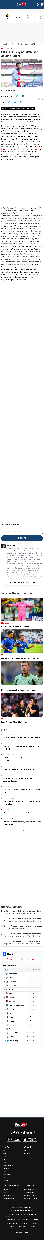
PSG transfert (24, 1220)
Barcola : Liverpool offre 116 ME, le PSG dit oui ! (21, 791)
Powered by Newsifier (22, 1232)
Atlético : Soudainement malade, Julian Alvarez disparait (20, 779)
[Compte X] (10, 1132)
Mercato (5, 623)
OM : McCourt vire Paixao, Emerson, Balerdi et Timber (22, 747)
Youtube (24, 1223)
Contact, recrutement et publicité (23, 1211)
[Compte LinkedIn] (21, 1132)
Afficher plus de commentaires (22, 582)
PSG (3, 49)
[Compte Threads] (34, 1132)
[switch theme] (37, 4)
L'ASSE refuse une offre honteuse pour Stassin (20, 759)
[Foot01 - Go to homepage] (22, 1125)
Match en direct (12, 1223)
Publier (22, 538)
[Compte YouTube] (27, 1132)
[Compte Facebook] (14, 1132)
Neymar (33, 149)
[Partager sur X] (3, 102)
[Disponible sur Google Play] (14, 1139)
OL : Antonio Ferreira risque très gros (19, 813)
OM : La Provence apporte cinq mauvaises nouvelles (22, 802)
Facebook (22, 1226)
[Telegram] (9, 102)
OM (2, 655)
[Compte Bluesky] (31, 1132)
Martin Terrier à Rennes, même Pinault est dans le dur (22, 823)
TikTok (12, 1226)
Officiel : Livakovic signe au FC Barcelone (21, 737)
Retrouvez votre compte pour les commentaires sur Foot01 (21, 1215)
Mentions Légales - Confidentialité (22, 1207)
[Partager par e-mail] (21, 102)
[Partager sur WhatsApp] (17, 96)
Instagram (35, 1223)
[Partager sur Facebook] (23, 96)
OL (2, 719)
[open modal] (42, 4)
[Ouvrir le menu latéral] (2, 4)
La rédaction (11, 1220)
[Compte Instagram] (17, 1132)
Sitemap (33, 1226)
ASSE (3, 687)
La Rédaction (11, 90)
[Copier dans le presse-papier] (15, 102)
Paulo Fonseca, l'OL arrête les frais (18, 769)
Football (36, 1220)
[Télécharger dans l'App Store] (30, 1139)
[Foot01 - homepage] (22, 4)
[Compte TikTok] (24, 1132)
